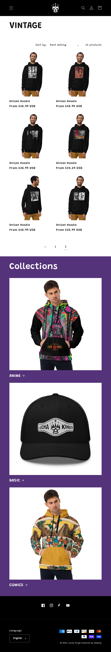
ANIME (15, 376)
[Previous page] (45, 247)
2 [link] (65, 246)
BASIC (14, 480)
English (17, 638)
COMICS (16, 585)
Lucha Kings (75, 643)
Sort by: (41, 45)
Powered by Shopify (92, 643)
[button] (11, 8)
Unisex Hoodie (19, 101)
